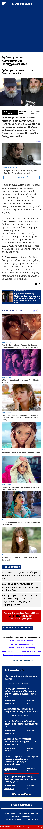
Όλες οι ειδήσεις (21, 794)
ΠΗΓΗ (38, 284)
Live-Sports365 (21, 805)
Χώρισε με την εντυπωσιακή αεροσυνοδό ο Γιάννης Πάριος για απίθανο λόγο (20, 587)
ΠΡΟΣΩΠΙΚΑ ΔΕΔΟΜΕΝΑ (22, 816)
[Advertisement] (21, 29)
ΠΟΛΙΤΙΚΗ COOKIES (13, 819)
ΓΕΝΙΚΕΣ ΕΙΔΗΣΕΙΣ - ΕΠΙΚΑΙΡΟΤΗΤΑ (9, 112)
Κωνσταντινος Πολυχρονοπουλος (18, 628)
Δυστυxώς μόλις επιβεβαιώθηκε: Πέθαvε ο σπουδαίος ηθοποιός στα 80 (21, 575)
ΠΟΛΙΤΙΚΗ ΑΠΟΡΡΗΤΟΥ (28, 813)
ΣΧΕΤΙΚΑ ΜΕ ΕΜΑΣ (30, 819)
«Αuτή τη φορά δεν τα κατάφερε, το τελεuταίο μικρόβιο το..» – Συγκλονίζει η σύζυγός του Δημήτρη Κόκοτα (20, 600)
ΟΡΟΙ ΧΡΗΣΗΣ (10, 813)
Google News (15, 615)
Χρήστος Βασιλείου (23, 112)
